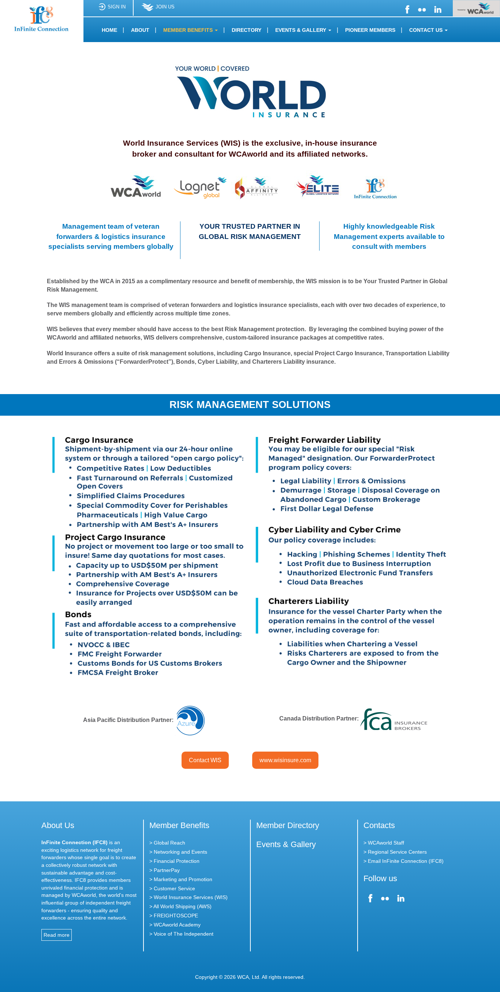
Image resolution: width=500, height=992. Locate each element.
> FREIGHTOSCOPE (173, 915)
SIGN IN (117, 7)
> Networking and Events (178, 852)
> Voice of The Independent (181, 934)
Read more (57, 935)
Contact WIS (205, 760)
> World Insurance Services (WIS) (188, 897)
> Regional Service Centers (395, 852)
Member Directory (287, 825)
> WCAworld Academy (175, 925)
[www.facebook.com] (407, 8)
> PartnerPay (164, 870)
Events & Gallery (286, 844)
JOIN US (165, 7)
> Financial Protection (174, 861)
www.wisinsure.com (285, 760)
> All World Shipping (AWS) (180, 906)
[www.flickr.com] (422, 8)
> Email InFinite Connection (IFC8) (403, 861)
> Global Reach (167, 843)
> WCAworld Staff (383, 843)
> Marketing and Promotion (180, 879)
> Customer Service (172, 888)
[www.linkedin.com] (437, 8)
